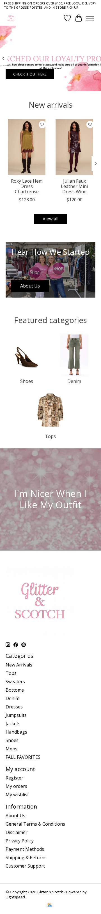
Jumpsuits (16, 715)
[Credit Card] (49, 905)
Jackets (13, 723)
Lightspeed (15, 896)
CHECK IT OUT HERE (30, 74)
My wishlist (17, 794)
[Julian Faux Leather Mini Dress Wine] (74, 147)
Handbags (16, 732)
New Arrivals (19, 665)
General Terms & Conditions (35, 824)
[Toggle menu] (89, 18)
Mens (11, 749)
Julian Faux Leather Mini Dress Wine (74, 186)
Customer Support (25, 866)
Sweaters (15, 682)
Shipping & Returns (26, 857)
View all (50, 219)
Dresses (14, 707)
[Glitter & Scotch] (11, 18)
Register (14, 778)
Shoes (26, 381)
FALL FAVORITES (23, 757)
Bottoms (15, 690)
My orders (16, 786)
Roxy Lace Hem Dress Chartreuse (27, 186)
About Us (15, 815)
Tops (50, 436)
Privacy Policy (20, 841)
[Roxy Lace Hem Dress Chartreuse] (27, 147)
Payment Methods (25, 849)
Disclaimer (16, 832)
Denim (74, 381)
